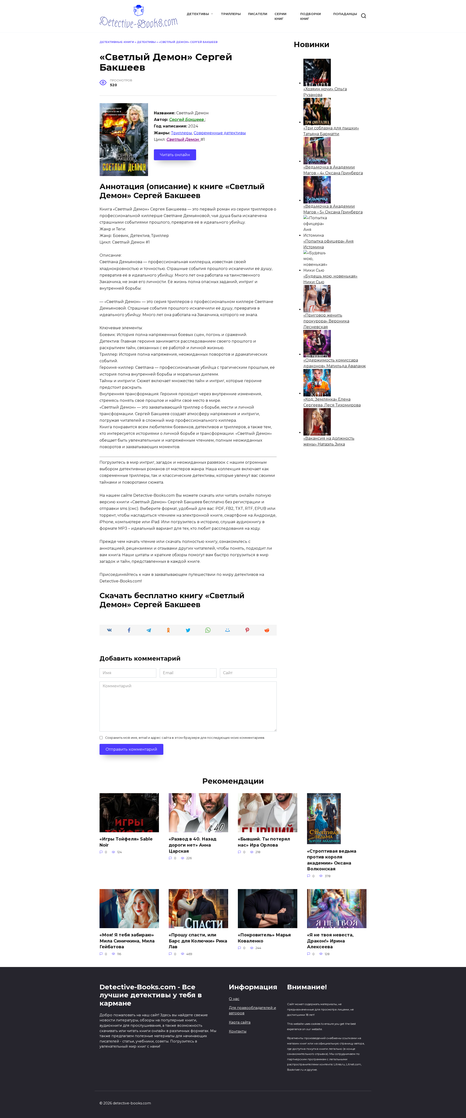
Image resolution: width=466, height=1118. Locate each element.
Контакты (237, 1031)
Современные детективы (220, 133)
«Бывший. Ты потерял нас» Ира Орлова (264, 842)
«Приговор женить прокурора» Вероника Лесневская (326, 321)
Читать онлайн (175, 154)
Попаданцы (345, 14)
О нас (234, 999)
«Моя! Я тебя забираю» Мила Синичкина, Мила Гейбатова (127, 940)
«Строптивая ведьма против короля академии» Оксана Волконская (331, 859)
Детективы (198, 14)
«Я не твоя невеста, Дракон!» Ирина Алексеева (330, 940)
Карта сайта (239, 1022)
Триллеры (231, 14)
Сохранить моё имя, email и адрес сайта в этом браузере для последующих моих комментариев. (185, 738)
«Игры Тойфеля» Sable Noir (126, 842)
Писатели (257, 14)
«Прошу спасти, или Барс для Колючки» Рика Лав (198, 940)
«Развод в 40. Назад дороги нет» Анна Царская (192, 844)
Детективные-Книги (117, 42)
